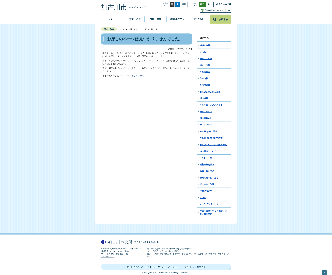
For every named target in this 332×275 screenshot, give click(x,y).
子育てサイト (206, 111)
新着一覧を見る (207, 164)
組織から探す (206, 45)
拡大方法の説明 (223, 4)
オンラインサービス (209, 204)
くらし (203, 52)
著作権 (188, 266)
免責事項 (201, 266)
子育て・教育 (206, 58)
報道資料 (204, 98)
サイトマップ (206, 124)
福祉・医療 (205, 65)
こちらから (139, 75)
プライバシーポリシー (155, 266)
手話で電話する (107, 257)
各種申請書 (205, 85)
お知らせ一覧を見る (209, 177)
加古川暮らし (206, 118)
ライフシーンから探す (210, 91)
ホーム (122, 29)
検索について (206, 191)
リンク (203, 197)
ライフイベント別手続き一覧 (213, 144)
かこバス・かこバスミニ (211, 105)
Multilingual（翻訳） (210, 131)
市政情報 (204, 78)
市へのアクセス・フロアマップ (207, 254)
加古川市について (208, 151)
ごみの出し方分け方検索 (211, 138)
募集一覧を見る (207, 171)
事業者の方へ (206, 71)
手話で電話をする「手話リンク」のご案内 (213, 212)
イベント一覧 (206, 158)
